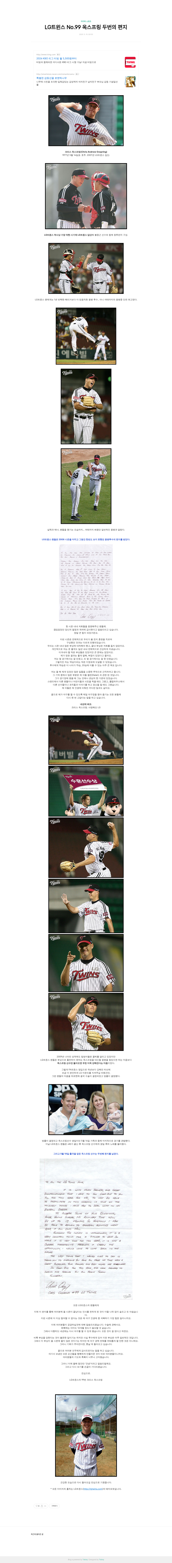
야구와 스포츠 (86, 21)
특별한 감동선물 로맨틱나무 (51, 78)
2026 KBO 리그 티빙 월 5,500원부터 (56, 58)
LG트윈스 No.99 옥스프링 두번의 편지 (86, 27)
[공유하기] (42, 1506)
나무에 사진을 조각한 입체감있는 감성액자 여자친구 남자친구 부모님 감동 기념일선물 (77, 83)
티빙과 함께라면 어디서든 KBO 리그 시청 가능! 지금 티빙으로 (66, 62)
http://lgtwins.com (93, 1489)
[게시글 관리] (45, 1506)
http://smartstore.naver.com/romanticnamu (55, 74)
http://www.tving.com (45, 54)
